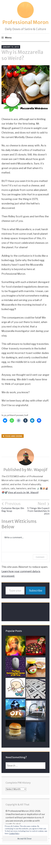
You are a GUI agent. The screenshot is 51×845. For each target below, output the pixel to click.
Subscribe (35, 590)
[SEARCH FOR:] (26, 765)
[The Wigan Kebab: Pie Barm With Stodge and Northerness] (15, 730)
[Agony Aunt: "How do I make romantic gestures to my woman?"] (36, 646)
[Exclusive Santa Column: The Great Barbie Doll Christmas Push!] (15, 646)
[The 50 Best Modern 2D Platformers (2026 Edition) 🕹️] (15, 709)
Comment (40, 557)
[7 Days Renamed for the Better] (36, 689)
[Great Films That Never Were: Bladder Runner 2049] (36, 732)
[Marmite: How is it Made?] (36, 667)
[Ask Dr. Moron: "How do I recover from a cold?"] (15, 688)
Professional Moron (25, 22)
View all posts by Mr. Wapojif (23, 492)
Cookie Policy (14, 834)
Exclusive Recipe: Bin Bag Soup (12, 506)
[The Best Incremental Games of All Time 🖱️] (15, 667)
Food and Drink (13, 436)
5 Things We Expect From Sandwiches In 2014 (38, 508)
